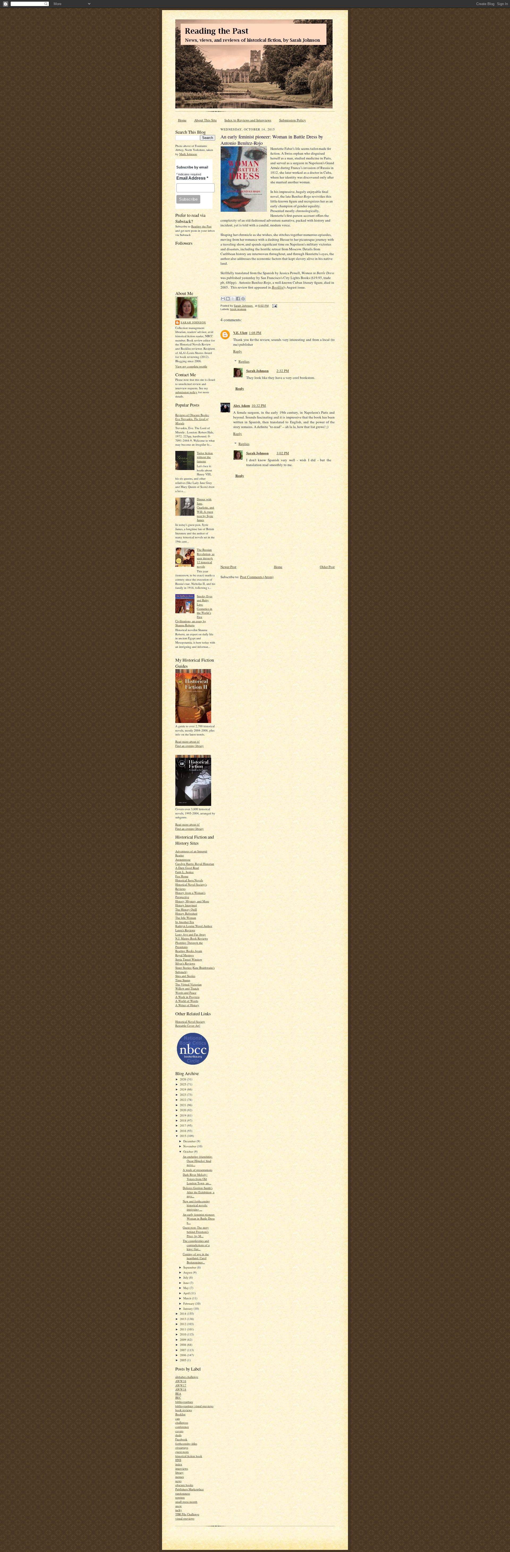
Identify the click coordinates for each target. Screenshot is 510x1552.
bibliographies (184, 1402)
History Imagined (186, 905)
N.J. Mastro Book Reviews (191, 938)
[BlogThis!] (228, 298)
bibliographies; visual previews (194, 1406)
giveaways (181, 1447)
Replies (244, 361)
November (190, 1146)
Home (182, 120)
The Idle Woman (185, 918)
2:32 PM (283, 370)
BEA (178, 1393)
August (188, 1272)
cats (177, 1418)
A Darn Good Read (187, 868)
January (188, 1308)
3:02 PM (283, 453)
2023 (183, 1095)
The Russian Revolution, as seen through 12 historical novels (205, 558)
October (188, 1151)
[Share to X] (233, 298)
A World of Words (186, 1001)
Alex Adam (241, 405)
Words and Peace (185, 993)
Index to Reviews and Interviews (247, 120)
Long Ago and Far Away (190, 934)
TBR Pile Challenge (187, 1514)
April (186, 1293)
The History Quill (186, 909)
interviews (181, 1468)
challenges (181, 1422)
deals (178, 1435)
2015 (183, 1136)
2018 (183, 1120)
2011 (183, 1329)
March (187, 1298)
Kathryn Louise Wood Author (193, 926)
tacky (178, 1510)
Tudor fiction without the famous (205, 457)
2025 (183, 1084)
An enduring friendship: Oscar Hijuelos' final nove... (197, 1161)
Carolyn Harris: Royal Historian (194, 864)
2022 (183, 1100)
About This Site (205, 120)
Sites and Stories (185, 976)
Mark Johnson (188, 154)
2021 (183, 1105)
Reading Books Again (188, 951)
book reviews (183, 1410)
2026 (183, 1079)
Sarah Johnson (193, 322)
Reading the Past (201, 226)
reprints (180, 1497)
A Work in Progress (187, 997)
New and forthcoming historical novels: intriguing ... (196, 1205)
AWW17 (180, 1385)
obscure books (184, 1485)
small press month (186, 1502)
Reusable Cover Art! (187, 1025)
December (190, 1141)
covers (179, 1431)
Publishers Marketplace (189, 1489)
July (186, 1277)
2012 (183, 1324)
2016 (183, 1131)
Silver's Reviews (185, 963)
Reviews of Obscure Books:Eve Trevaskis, (192, 419)
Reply (237, 351)
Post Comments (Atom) (256, 576)
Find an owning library (189, 746)
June (186, 1283)
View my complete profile (191, 366)
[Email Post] (274, 305)
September (190, 1267)
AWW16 (180, 1381)
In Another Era (184, 922)
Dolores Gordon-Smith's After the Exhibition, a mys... (198, 1192)
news (178, 1481)
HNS (178, 1460)
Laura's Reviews (185, 930)
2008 (183, 1345)
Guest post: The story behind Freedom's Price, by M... (196, 1231)
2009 (183, 1340)
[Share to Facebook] (238, 298)
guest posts (182, 1452)
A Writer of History (187, 1005)
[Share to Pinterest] (243, 298)
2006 (183, 1355)
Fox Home (181, 876)
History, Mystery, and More (192, 901)
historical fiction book (188, 1456)
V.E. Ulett (240, 332)
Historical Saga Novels (189, 880)
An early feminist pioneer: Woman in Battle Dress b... (199, 1218)
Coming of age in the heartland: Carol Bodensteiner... (196, 1258)
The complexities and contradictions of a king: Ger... (196, 1245)
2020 (183, 1110)
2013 (183, 1319)
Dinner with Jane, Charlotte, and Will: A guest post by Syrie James (205, 509)
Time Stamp (182, 980)
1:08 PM (255, 332)
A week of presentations (197, 1170)
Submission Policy (292, 120)
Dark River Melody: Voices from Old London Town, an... (197, 1179)
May (186, 1288)
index (178, 1464)
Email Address (192, 178)
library (179, 1472)
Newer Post (228, 566)
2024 (183, 1089)
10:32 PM (259, 405)
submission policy (186, 392)
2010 (183, 1334)
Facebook (181, 1439)
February (189, 1303)
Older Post (327, 566)
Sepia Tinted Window (188, 959)
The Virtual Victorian (188, 984)
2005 (183, 1360)
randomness (182, 1493)
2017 (183, 1125)
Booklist (180, 1414)
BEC (178, 1397)
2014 (183, 1314)
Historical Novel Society (190, 1022)
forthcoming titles (186, 1443)
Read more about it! (187, 741)
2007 (183, 1350)
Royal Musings (184, 955)
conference (182, 1427)
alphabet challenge (186, 1377)
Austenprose (182, 859)
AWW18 (180, 1389)
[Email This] (223, 298)
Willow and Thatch (187, 988)
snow (178, 1506)
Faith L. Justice (184, 872)
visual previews (184, 1518)
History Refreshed (186, 913)
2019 (183, 1115)
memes (179, 1477)
